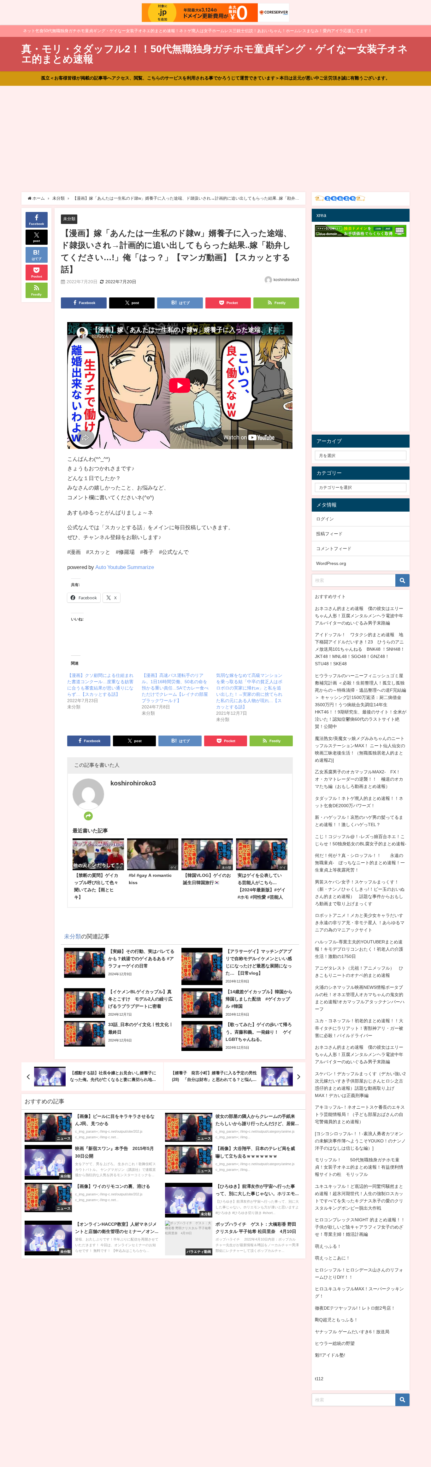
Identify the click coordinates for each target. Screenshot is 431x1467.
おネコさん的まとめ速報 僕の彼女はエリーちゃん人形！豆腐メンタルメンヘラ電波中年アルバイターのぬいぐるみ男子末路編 (359, 615)
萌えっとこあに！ (332, 1258)
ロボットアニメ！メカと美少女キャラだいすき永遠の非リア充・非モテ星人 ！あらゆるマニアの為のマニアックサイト (359, 922)
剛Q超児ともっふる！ (336, 1319)
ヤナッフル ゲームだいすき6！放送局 (352, 1331)
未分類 (69, 219)
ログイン (325, 519)
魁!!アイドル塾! (330, 1355)
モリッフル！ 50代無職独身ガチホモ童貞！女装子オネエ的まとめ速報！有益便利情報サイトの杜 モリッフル (359, 1167)
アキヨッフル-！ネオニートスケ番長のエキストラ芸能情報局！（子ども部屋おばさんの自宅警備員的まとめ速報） (360, 1114)
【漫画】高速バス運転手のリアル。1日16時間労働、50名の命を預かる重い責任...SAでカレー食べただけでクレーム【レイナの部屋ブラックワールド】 (175, 688)
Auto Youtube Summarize (124, 567)
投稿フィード (329, 533)
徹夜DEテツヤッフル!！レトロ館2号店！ (355, 1308)
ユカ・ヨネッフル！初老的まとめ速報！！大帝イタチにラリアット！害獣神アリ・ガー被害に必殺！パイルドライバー (359, 1027)
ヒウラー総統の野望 (335, 1343)
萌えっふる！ (328, 1246)
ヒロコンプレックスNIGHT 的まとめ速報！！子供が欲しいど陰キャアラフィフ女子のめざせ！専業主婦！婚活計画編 (360, 1227)
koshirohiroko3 (286, 280)
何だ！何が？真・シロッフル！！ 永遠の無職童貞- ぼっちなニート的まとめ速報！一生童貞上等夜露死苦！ (360, 862)
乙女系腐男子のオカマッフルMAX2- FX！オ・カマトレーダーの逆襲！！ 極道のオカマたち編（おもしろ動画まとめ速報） (359, 779)
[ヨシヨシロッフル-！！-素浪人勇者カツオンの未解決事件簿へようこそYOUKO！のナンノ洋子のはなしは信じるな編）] (360, 1140)
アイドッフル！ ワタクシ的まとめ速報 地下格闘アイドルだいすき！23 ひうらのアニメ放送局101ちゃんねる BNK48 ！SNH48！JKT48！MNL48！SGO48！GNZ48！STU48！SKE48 (360, 649)
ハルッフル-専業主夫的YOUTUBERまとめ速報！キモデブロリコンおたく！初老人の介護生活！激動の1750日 (359, 949)
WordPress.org (331, 563)
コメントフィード (333, 548)
